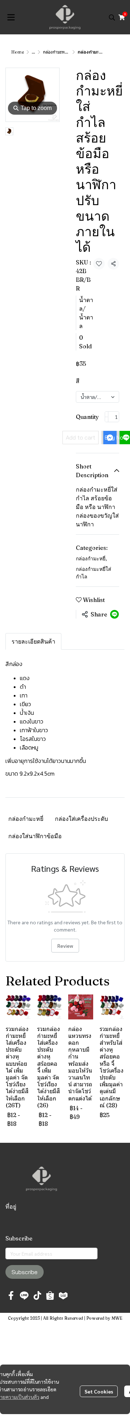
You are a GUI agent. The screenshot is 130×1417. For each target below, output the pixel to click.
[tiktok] (37, 1295)
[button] (112, 17)
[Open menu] (11, 17)
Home (17, 52)
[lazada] (63, 1295)
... (33, 52)
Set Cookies (98, 1391)
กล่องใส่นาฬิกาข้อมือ (35, 836)
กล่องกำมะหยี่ (91, 558)
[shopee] (50, 1295)
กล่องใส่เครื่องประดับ (81, 818)
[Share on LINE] (114, 614)
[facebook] (11, 1295)
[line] (24, 1295)
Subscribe (25, 1272)
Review (65, 945)
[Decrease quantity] (106, 417)
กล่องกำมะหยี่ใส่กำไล (62, 52)
